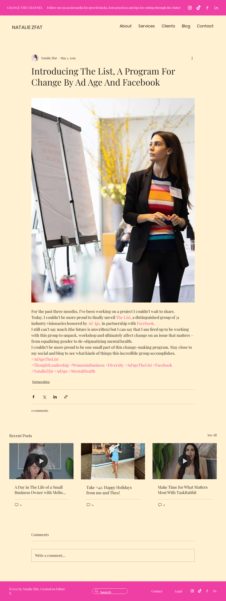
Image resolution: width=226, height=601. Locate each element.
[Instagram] (189, 8)
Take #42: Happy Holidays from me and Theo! (109, 490)
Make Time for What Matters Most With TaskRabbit (183, 489)
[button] (125, 26)
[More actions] (192, 58)
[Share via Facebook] (33, 397)
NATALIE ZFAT (27, 27)
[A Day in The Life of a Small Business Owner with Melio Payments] (41, 461)
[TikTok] (198, 8)
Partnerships (41, 382)
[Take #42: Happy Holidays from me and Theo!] (113, 461)
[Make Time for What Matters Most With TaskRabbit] (185, 461)
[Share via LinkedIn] (55, 397)
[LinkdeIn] (216, 8)
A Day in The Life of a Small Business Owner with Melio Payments (39, 489)
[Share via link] (66, 397)
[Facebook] (207, 8)
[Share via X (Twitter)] (44, 397)
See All (212, 435)
